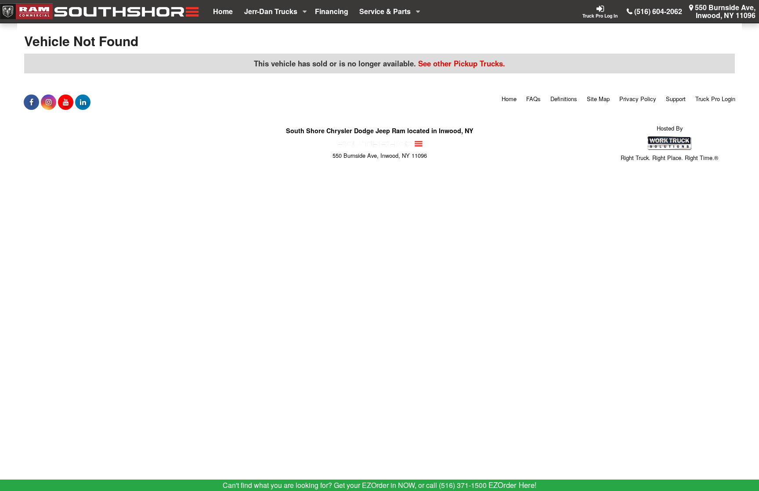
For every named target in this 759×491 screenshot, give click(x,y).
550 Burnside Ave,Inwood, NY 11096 (725, 11)
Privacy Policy (637, 99)
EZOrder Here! (512, 485)
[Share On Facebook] (31, 102)
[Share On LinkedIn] (82, 102)
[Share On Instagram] (48, 102)
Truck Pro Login (715, 99)
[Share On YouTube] (65, 102)
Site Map (598, 99)
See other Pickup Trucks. (461, 63)
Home (223, 11)
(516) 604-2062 (658, 11)
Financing (331, 11)
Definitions (563, 99)
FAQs (533, 99)
